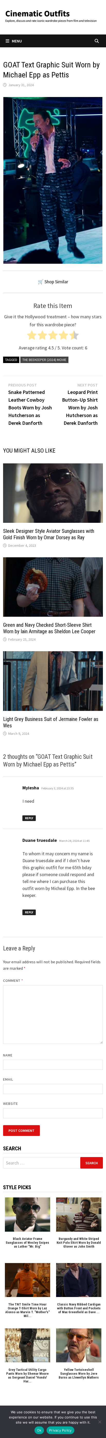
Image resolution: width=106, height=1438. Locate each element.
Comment (13, 980)
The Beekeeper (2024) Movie (44, 359)
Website (10, 1103)
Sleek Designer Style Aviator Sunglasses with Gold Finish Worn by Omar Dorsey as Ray (48, 534)
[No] (99, 1421)
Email (8, 1079)
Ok (39, 1430)
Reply (29, 818)
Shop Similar (56, 282)
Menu (17, 40)
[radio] (32, 336)
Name (8, 1055)
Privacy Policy (60, 1430)
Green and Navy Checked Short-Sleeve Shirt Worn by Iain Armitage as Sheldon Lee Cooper (49, 628)
